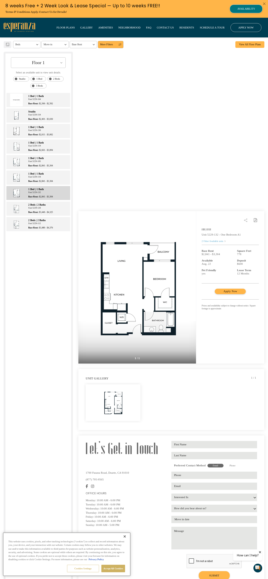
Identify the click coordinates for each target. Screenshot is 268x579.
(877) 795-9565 (95, 479)
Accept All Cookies (113, 568)
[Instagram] (92, 486)
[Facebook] (87, 486)
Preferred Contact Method (190, 465)
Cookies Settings (83, 568)
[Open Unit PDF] (255, 220)
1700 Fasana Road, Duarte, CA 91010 (107, 472)
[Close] (125, 536)
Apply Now (230, 291)
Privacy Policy (96, 559)
